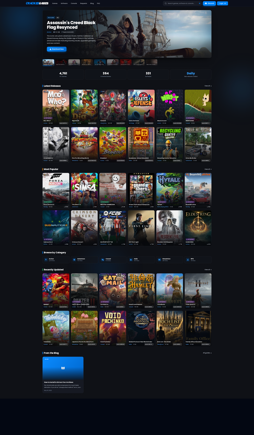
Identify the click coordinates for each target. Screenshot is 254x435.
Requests (83, 3)
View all (207, 86)
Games (54, 3)
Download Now (58, 49)
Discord (211, 3)
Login (221, 3)
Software (64, 3)
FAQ (98, 3)
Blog (92, 3)
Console (74, 3)
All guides (206, 353)
